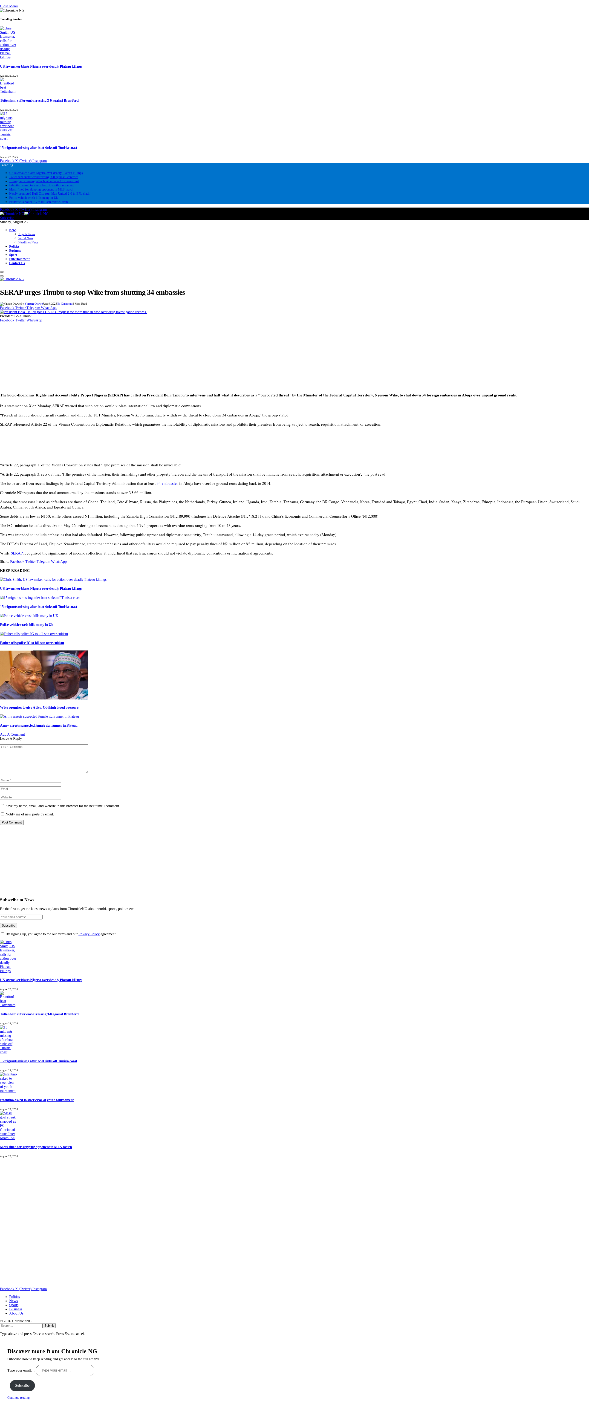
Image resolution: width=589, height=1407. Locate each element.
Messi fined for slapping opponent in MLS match (41, 189)
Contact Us (17, 263)
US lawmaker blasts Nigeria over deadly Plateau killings (41, 66)
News (12, 230)
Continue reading (18, 1397)
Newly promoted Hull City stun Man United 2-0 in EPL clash (49, 193)
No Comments (65, 303)
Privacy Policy (89, 934)
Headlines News (28, 242)
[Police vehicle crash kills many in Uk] (29, 616)
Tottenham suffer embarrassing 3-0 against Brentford (39, 100)
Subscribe (7, 218)
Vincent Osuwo (34, 303)
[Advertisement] (138, 354)
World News (25, 238)
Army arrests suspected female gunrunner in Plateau (39, 725)
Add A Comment (12, 734)
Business (15, 250)
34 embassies (167, 483)
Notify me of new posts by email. (30, 814)
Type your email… (21, 1370)
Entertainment (19, 259)
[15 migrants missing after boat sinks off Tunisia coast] (40, 598)
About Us (16, 1313)
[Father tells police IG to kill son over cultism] (34, 634)
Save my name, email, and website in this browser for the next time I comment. (63, 806)
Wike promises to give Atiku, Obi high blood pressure (39, 707)
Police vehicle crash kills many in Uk (33, 197)
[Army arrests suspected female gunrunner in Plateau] (39, 716)
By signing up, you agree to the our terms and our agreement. (60, 934)
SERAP (17, 553)
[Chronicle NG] (24, 214)
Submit (49, 1325)
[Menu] (2, 272)
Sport (13, 255)
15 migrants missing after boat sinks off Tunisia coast (38, 148)
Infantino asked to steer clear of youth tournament (41, 185)
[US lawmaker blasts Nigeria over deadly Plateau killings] (53, 579)
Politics (14, 246)
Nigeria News (26, 234)
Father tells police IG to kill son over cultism (38, 202)
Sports (13, 1305)
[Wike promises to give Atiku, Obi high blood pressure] (44, 698)
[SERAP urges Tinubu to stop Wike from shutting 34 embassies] (73, 312)
